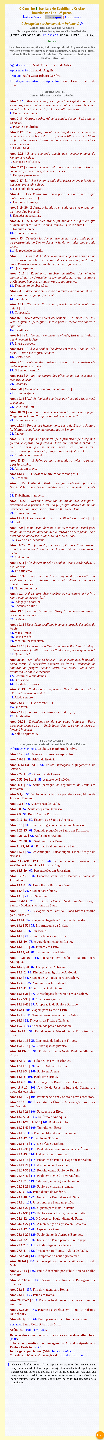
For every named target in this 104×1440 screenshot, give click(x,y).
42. (12, 676)
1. (11, 113)
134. (32, 1261)
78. (31, 941)
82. (33, 967)
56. (28, 803)
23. (12, 420)
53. (40, 779)
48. (12, 733)
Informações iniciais (23, 748)
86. (31, 988)
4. (11, 161)
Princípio (53, 17)
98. (29, 1060)
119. (32, 1181)
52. (29, 774)
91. (29, 1015)
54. (29, 785)
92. (27, 1020)
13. (12, 285)
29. (12, 513)
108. (45, 1122)
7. (11, 202)
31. (12, 540)
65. (29, 852)
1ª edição (50, 35)
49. (28, 754)
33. (12, 571)
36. (12, 606)
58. (25, 814)
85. (29, 983)
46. (12, 707)
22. (12, 406)
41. (12, 654)
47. (12, 716)
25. (12, 455)
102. (30, 1082)
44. (12, 684)
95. (33, 1040)
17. (12, 343)
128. (32, 1229)
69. (29, 885)
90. (28, 1010)
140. (34, 1309)
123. (29, 1202)
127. (33, 1224)
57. (25, 809)
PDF (14, 1339)
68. (33, 876)
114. (32, 1154)
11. (12, 250)
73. (29, 911)
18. (12, 357)
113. (33, 1149)
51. (42, 765)
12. (12, 268)
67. (31, 870)
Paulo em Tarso (36, 1329)
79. (33, 947)
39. (12, 636)
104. (33, 1097)
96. (33, 1046)
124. (33, 1208)
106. (33, 1111)
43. (12, 680)
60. (27, 825)
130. (32, 1240)
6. (11, 188)
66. (49, 861)
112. (33, 1143)
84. (27, 977)
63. (31, 841)
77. (27, 936)
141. (34, 1319)
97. (35, 1051)
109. (33, 1127)
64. (33, 846)
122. (32, 1197)
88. (33, 999)
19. (12, 370)
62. (32, 835)
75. (33, 925)
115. (33, 1159)
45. (12, 697)
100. (33, 1071)
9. (11, 229)
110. (30, 1133)
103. (33, 1087)
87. (33, 993)
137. (29, 1289)
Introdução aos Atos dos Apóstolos (34, 81)
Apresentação (19, 70)
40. (12, 641)
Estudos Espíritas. (72, 1355)
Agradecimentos (20, 65)
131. (30, 1245)
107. (34, 1117)
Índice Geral (33, 17)
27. (12, 478)
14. (12, 299)
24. (12, 433)
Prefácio (15, 75)
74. (28, 920)
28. (12, 495)
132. (32, 1250)
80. (33, 952)
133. (33, 1256)
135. (33, 1271)
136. (37, 1280)
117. (33, 1170)
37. (12, 619)
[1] (10, 1364)
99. (33, 1066)
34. (12, 588)
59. (31, 819)
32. (12, 557)
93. (29, 1026)
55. (28, 794)
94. (31, 1031)
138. (29, 1295)
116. (33, 1165)
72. (32, 901)
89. (33, 1004)
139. (35, 1300)
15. (12, 312)
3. (11, 148)
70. (27, 890)
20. (12, 383)
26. (12, 468)
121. (29, 1191)
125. (33, 1213)
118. (33, 1175)
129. (33, 1234)
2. (11, 126)
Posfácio (15, 1324)
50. (29, 759)
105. (30, 1102)
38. (12, 632)
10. (12, 233)
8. (11, 215)
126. (32, 1218)
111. (32, 1138)
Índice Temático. (63, 1351)
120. (33, 1186)
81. (37, 957)
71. (27, 896)
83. (30, 972)
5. (11, 175)
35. (12, 602)
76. (29, 931)
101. (30, 1076)
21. (12, 393)
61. (31, 830)
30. (12, 522)
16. (12, 330)
